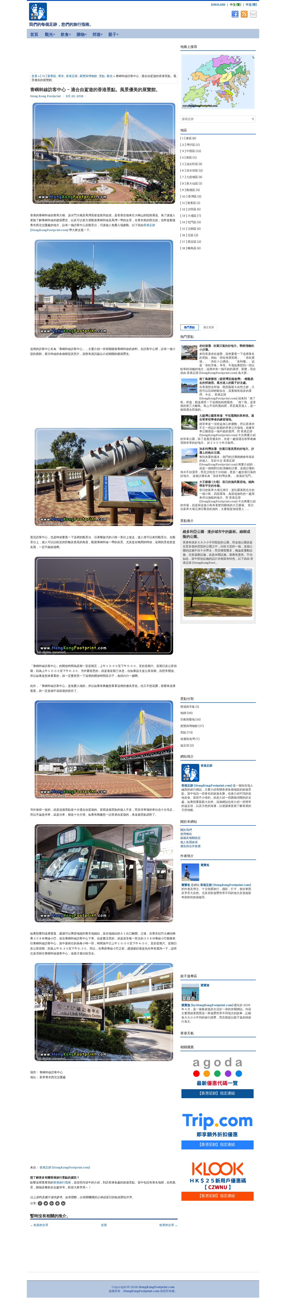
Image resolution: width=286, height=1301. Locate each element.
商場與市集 (187, 706)
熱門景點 (189, 327)
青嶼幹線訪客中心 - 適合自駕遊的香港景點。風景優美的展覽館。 (95, 89)
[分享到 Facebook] (234, 17)
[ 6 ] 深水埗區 (189, 170)
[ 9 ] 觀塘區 (187, 190)
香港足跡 (72, 76)
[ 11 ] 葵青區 (48, 76)
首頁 (34, 76)
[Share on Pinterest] (57, 1203)
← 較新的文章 (39, 1225)
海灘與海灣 (187, 739)
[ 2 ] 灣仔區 (187, 144)
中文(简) (251, 4)
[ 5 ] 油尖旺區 (189, 164)
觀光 (110, 76)
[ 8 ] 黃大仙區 (189, 183)
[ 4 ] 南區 (186, 157)
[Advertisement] (67, 54)
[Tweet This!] (46, 1203)
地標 (183, 713)
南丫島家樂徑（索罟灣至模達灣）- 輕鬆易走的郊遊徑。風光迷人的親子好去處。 (226, 380)
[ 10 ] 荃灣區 (188, 196)
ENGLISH (218, 4)
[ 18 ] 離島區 (188, 248)
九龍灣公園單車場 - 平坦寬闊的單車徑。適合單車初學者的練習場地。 (226, 417)
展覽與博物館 (88, 76)
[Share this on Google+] (51, 1203)
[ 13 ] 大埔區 (188, 215)
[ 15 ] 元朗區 (188, 228)
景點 (102, 76)
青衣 (61, 76)
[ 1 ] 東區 (186, 138)
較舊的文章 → (169, 1225)
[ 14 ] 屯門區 (188, 222)
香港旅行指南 (62, 1182)
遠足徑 (184, 745)
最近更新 (208, 327)
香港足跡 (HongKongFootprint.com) (65, 1167)
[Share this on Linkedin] (63, 1203)
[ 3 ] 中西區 (187, 151)
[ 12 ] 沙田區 (188, 209)
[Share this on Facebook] (40, 1203)
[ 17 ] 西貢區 (188, 241)
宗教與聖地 (187, 719)
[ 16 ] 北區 (186, 235)
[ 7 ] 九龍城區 (189, 177)
